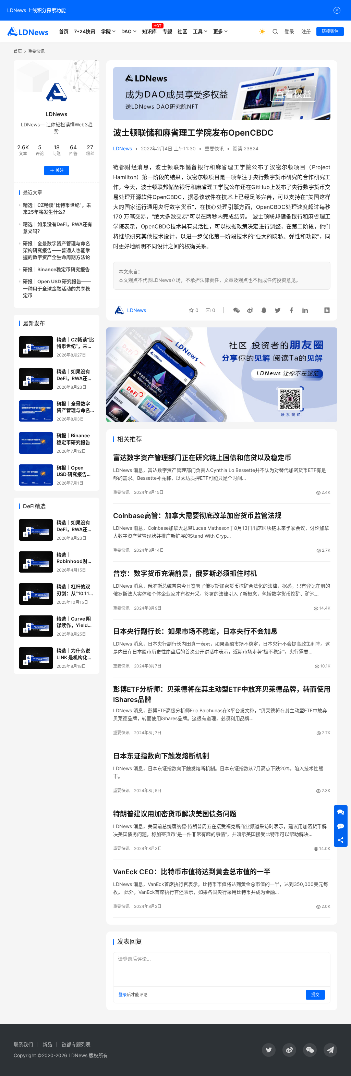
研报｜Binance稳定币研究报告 (56, 269)
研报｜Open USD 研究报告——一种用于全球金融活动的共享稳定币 (57, 288)
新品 (47, 1044)
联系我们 (23, 1044)
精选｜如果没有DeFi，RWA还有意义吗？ (74, 378)
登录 (289, 31)
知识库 (149, 31)
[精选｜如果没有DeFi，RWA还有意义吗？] (36, 379)
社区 (182, 31)
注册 (306, 31)
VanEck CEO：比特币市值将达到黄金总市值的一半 (191, 872)
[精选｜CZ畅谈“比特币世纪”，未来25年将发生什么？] (36, 347)
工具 (198, 31)
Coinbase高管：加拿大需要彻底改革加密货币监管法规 (197, 516)
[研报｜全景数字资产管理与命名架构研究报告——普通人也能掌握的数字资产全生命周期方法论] (36, 411)
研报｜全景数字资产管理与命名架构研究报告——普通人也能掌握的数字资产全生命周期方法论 (56, 250)
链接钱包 (330, 31)
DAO (126, 31)
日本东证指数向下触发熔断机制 (161, 756)
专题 (167, 31)
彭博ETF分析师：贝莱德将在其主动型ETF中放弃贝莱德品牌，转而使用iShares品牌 (221, 694)
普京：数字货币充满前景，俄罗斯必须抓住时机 (185, 574)
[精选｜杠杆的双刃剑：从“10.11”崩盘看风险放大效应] (36, 594)
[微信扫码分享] (236, 310)
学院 (106, 31)
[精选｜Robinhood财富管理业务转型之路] (36, 562)
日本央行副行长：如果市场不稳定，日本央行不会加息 (195, 631)
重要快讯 (214, 148)
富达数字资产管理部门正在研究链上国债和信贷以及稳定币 (202, 458)
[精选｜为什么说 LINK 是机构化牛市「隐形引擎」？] (36, 658)
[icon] (269, 1050)
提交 (315, 994)
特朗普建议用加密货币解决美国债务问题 (175, 814)
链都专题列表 (76, 1044)
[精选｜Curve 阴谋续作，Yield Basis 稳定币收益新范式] (36, 626)
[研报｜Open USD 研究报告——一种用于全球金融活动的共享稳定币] (36, 475)
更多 (218, 31)
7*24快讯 (84, 31)
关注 (60, 170)
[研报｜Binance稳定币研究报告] (36, 443)
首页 (64, 31)
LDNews (122, 148)
